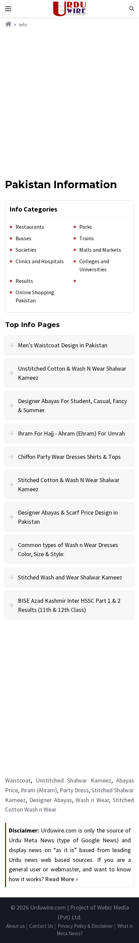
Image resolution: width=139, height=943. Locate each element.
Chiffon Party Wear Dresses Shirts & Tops (69, 457)
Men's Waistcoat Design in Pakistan (62, 345)
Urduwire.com (48, 907)
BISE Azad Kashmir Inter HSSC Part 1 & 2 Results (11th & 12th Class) (69, 605)
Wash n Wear (92, 800)
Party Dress (74, 790)
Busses (23, 238)
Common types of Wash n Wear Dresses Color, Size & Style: (68, 549)
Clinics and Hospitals (40, 261)
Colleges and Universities (94, 265)
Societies (26, 249)
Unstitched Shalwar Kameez (73, 780)
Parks (85, 226)
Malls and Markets (100, 249)
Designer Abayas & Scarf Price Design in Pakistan (68, 516)
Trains (86, 238)
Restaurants (30, 226)
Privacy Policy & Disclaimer (85, 926)
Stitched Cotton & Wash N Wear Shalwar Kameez (68, 484)
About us (15, 926)
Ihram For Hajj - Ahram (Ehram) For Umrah (71, 433)
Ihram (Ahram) (39, 790)
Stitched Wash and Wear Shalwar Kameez (70, 577)
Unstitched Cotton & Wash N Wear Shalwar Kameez (72, 373)
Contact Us (41, 926)
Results (24, 280)
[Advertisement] (69, 101)
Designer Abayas (50, 800)
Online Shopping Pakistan (35, 296)
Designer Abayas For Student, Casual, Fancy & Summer (72, 405)
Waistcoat (18, 780)
